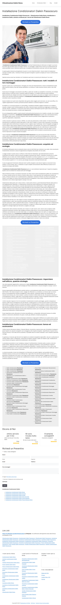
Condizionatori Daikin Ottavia (29, 598)
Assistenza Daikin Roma (8, 583)
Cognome (33, 459)
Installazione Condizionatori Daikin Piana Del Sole (17, 496)
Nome (3, 459)
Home (33, 3)
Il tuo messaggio (6, 467)
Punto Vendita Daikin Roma (8, 564)
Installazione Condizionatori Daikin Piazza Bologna (17, 498)
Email (3, 461)
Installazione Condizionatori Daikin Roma (15, 492)
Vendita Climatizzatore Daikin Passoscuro (35, 544)
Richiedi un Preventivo (31, 22)
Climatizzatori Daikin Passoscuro (43, 538)
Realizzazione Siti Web (25, 603)
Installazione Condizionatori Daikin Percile (15, 495)
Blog (51, 3)
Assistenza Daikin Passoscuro (48, 539)
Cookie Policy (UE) (45, 577)
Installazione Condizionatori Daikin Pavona (15, 493)
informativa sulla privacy (11, 476)
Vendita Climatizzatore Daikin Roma (10, 562)
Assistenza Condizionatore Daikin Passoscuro (30, 539)
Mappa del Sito (45, 573)
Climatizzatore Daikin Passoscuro (10, 538)
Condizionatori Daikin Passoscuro (27, 538)
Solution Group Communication (42, 603)
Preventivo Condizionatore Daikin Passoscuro (30, 542)
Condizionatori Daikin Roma (9, 557)
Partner (43, 579)
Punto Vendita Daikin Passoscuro (16, 544)
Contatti (55, 3)
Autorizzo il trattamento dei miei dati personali (13, 479)
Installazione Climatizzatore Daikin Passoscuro (13, 541)
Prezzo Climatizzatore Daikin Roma (10, 566)
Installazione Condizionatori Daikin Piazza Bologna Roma (18, 499)
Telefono (33, 461)
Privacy (43, 575)
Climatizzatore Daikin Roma (12, 3)
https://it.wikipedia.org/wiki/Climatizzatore (13, 533)
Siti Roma (33, 603)
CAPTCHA (4, 481)
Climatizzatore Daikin (41, 3)
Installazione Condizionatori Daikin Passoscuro (36, 541)
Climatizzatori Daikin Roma (8, 592)
